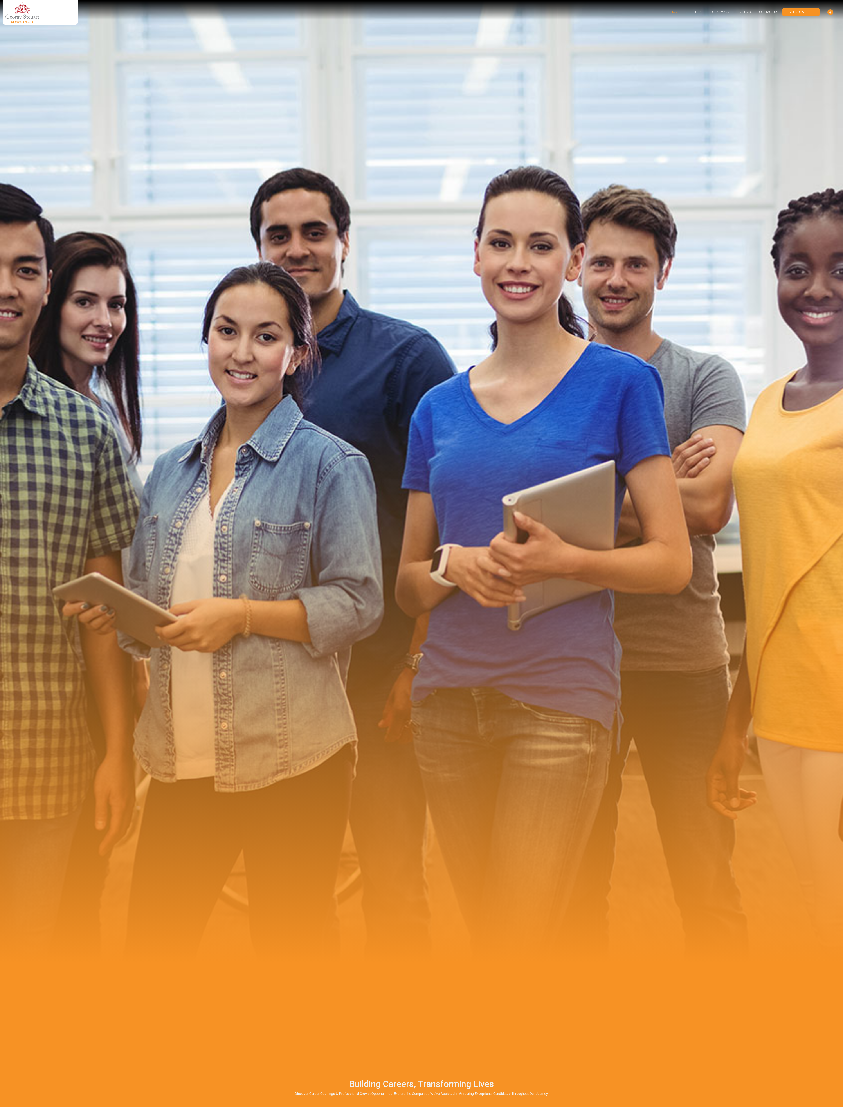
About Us (693, 12)
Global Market (720, 12)
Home (675, 12)
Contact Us (768, 12)
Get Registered (801, 12)
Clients (746, 12)
